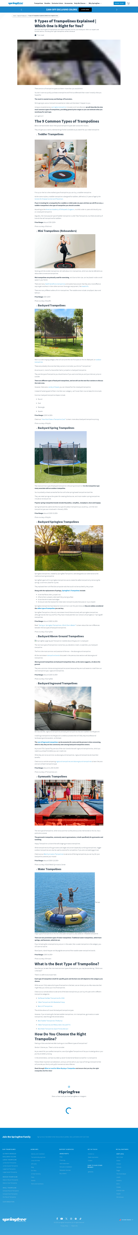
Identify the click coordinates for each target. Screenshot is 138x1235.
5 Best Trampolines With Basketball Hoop (51, 1002)
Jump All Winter (35, 1160)
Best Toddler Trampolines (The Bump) (50, 1021)
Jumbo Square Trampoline (10, 1166)
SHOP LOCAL (120, 1154)
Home (14, 15)
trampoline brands (53, 655)
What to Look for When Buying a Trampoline (60, 1068)
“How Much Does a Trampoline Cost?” (53, 419)
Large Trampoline (10, 1160)
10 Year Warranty (36, 1174)
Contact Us (91, 1154)
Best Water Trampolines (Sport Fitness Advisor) (53, 1029)
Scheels (118, 1187)
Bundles (47, 3)
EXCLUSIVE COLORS (9, 1156)
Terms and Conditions (37, 1184)
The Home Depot (121, 1174)
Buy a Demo (63, 1173)
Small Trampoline (9, 1188)
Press (32, 1177)
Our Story (33, 1170)
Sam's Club (119, 1157)
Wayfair (118, 1194)
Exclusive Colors (57, 3)
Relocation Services (65, 1170)
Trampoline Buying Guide (38, 1157)
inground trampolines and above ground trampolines (73, 761)
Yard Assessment (64, 1163)
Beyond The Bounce (21, 15)
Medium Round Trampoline (10, 1180)
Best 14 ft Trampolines (45, 1006)
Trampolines (38, 3)
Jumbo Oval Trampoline (9, 1163)
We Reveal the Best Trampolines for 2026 (51, 998)
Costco (118, 1160)
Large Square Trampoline (10, 1172)
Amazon (118, 1164)
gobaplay (90, 1172)
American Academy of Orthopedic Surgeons (60, 209)
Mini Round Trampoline (9, 1197)
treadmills (85, 286)
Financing (62, 1160)
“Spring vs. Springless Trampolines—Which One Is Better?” (57, 625)
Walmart (118, 1167)
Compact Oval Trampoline (10, 1194)
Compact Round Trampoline (11, 1191)
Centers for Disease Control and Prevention (49, 199)
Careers (90, 1160)
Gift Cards (34, 1164)
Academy (119, 1180)
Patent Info (74, 1226)
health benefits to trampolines (55, 284)
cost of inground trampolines (48, 742)
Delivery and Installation (38, 1154)
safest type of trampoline (46, 608)
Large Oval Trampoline (9, 1169)
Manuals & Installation (66, 1167)
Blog (32, 1167)
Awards (33, 1180)
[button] (21, 9)
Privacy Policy (64, 1226)
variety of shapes (53, 387)
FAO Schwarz (120, 1197)
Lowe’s (118, 1177)
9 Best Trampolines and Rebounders (50, 1025)
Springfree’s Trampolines (71, 591)
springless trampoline (59, 107)
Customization (8, 1202)
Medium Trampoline (10, 1177)
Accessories (69, 3)
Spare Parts (64, 1153)
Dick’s (118, 1184)
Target (118, 1170)
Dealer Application (93, 1157)
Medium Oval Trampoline (10, 1183)
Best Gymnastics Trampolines (53, 854)
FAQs (61, 1157)
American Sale (120, 1190)
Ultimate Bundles (9, 1153)
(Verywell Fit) (66, 1025)
